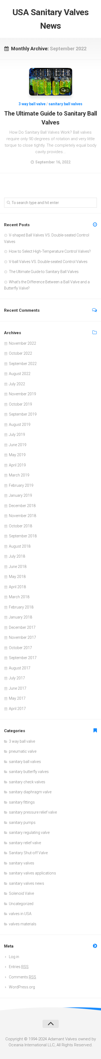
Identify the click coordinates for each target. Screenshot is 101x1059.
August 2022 (19, 373)
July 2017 (17, 678)
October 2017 (20, 648)
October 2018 (20, 526)
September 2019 (23, 414)
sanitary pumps (22, 822)
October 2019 (20, 404)
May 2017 (17, 698)
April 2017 (17, 708)
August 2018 (19, 546)
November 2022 (22, 343)
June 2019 (17, 445)
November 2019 (22, 394)
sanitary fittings (22, 802)
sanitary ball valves (65, 104)
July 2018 (17, 556)
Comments (22, 977)
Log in (14, 957)
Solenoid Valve (21, 893)
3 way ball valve (32, 104)
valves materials (22, 924)
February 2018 (21, 607)
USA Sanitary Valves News (50, 19)
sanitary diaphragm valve (30, 792)
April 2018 (17, 587)
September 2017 (23, 658)
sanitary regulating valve (29, 832)
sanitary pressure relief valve (33, 812)
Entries (19, 967)
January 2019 (20, 495)
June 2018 (17, 566)
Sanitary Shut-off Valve (28, 853)
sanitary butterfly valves (29, 771)
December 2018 (22, 506)
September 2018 (23, 536)
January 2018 (20, 617)
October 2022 (20, 353)
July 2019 (17, 434)
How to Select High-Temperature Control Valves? (50, 251)
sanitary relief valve (25, 843)
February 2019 (21, 485)
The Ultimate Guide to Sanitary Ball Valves (44, 271)
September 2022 (23, 363)
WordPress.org (22, 987)
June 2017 (17, 688)
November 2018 (22, 516)
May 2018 (17, 576)
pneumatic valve (22, 751)
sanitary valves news (26, 883)
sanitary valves (21, 863)
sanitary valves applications (32, 873)
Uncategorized (21, 904)
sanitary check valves (27, 782)
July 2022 (17, 384)
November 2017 (22, 637)
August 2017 (19, 668)
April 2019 (17, 465)
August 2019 (19, 424)
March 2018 (19, 597)
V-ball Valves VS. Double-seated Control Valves (48, 261)
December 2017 (22, 627)
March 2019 (19, 475)
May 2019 (17, 455)
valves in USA (20, 914)
